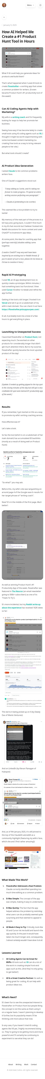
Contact (34, 1064)
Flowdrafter (13, 86)
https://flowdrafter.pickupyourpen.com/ (20, 309)
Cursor (10, 289)
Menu (29, 5)
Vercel (4, 303)
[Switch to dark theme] (40, 5)
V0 (40, 133)
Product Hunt (31, 337)
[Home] (4, 5)
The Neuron (17, 591)
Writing (18, 1064)
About (10, 1064)
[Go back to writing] (4, 17)
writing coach (18, 117)
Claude (12, 171)
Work (26, 1064)
